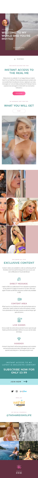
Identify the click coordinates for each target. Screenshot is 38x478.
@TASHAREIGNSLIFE (19, 415)
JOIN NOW (19, 93)
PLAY (19, 111)
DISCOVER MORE (19, 47)
